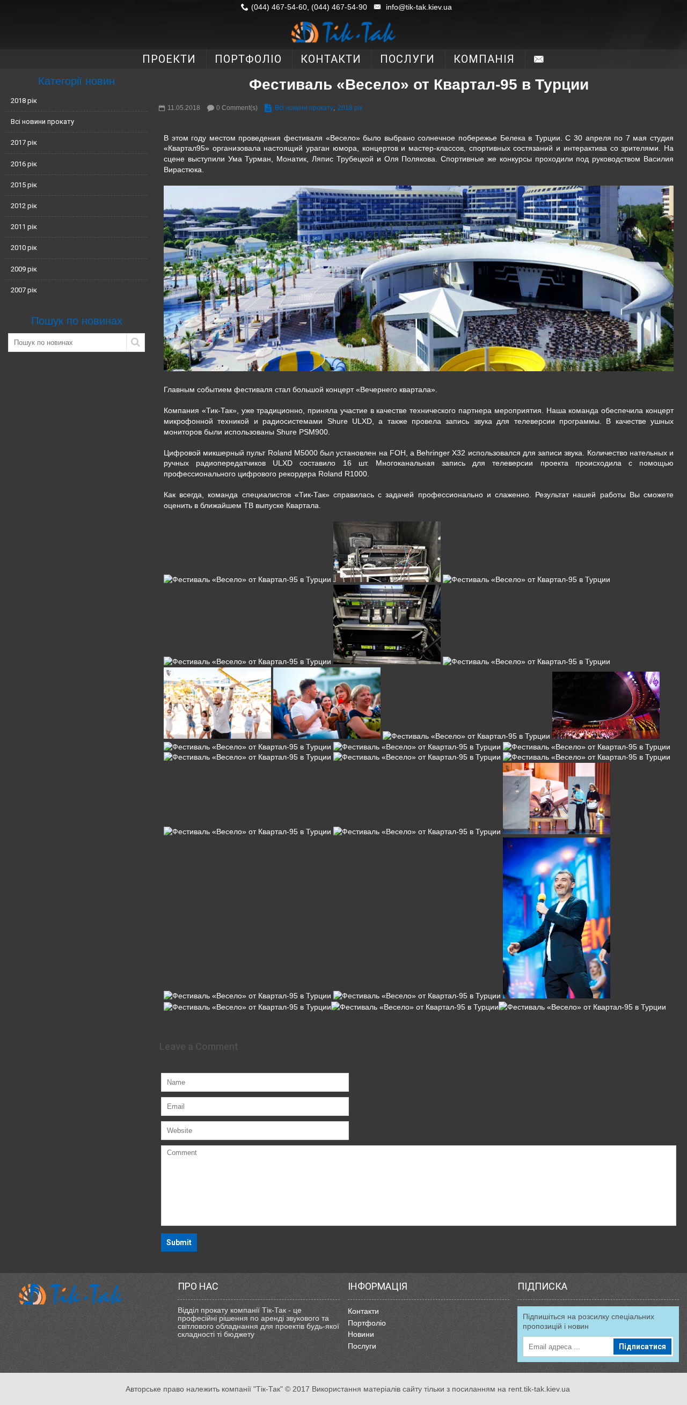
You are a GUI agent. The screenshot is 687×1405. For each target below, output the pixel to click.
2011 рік (24, 227)
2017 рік (24, 142)
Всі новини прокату (42, 121)
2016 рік (24, 164)
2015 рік (24, 185)
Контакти (363, 1311)
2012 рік (24, 206)
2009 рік (24, 269)
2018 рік (24, 101)
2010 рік (24, 248)
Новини (361, 1334)
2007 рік (24, 290)
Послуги (362, 1346)
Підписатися (642, 1346)
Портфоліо (367, 1323)
